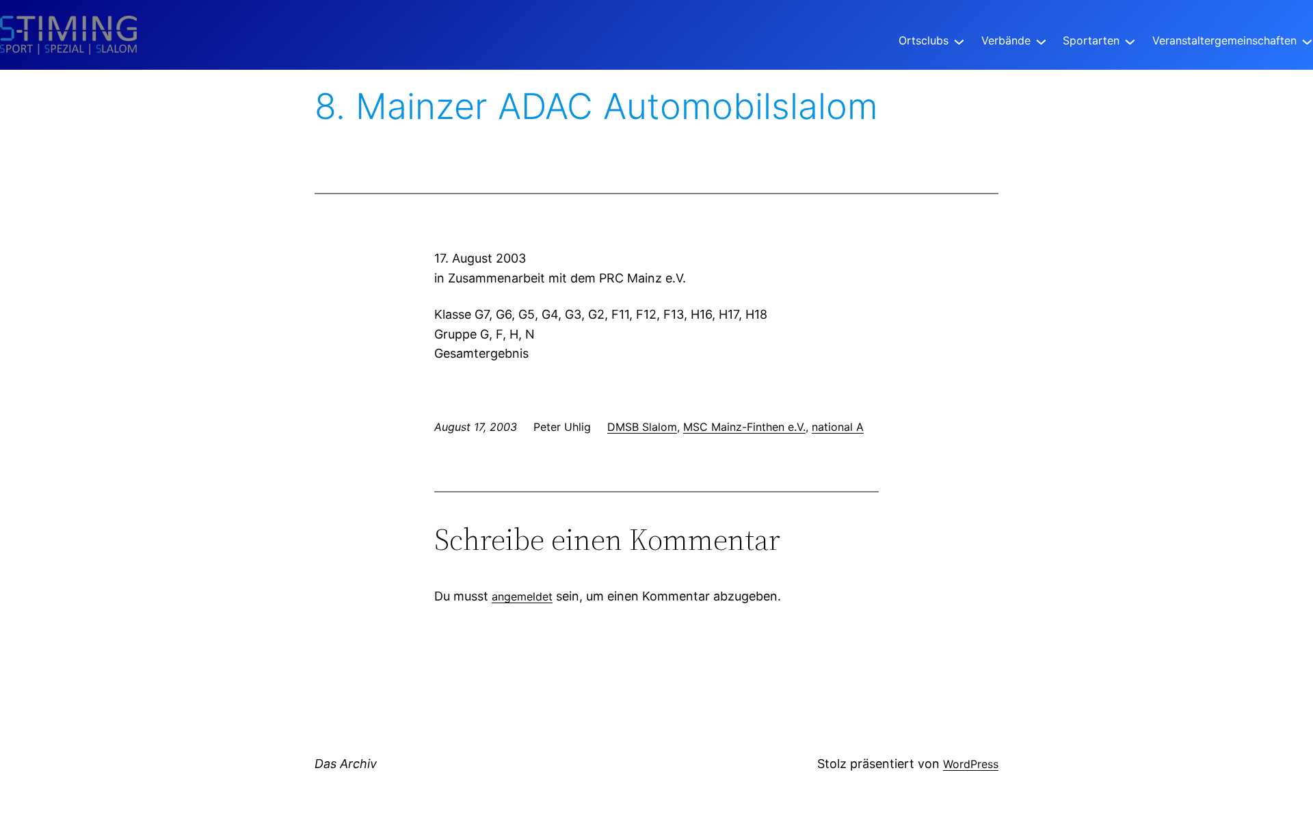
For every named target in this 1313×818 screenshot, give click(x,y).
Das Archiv (346, 763)
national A (838, 427)
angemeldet (522, 596)
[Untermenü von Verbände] (1041, 41)
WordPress (970, 764)
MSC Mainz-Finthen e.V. (744, 427)
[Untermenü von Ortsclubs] (959, 41)
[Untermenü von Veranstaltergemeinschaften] (1307, 41)
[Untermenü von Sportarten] (1130, 41)
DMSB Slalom (642, 427)
